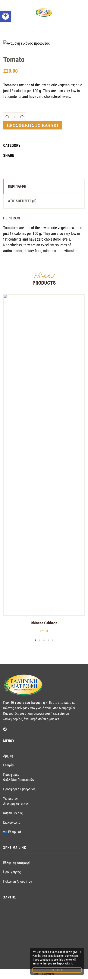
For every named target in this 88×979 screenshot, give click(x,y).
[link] (5, 16)
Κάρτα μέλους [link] (13, 813)
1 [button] (35, 640)
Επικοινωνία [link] (11, 822)
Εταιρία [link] (8, 765)
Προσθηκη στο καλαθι (32, 125)
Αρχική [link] (8, 756)
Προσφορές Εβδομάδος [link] (19, 789)
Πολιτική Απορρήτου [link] (17, 881)
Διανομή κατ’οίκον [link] (16, 804)
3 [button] (44, 640)
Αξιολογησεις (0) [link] (22, 201)
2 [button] (40, 640)
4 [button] (48, 640)
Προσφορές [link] (11, 775)
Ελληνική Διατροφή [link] (17, 863)
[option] (44, 464)
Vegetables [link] (56, 145)
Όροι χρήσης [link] (12, 872)
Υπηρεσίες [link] (10, 799)
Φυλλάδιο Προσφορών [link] (18, 780)
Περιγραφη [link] (17, 186)
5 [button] (52, 640)
